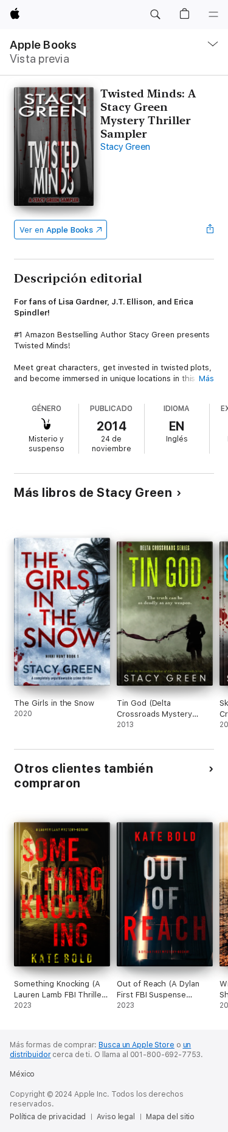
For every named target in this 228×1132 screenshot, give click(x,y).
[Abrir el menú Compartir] (210, 229)
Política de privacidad (48, 1117)
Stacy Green (125, 146)
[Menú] (213, 14)
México (22, 1074)
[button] (155, 14)
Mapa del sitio (170, 1117)
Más (206, 378)
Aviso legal (116, 1117)
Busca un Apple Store (136, 1045)
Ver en (56, 229)
